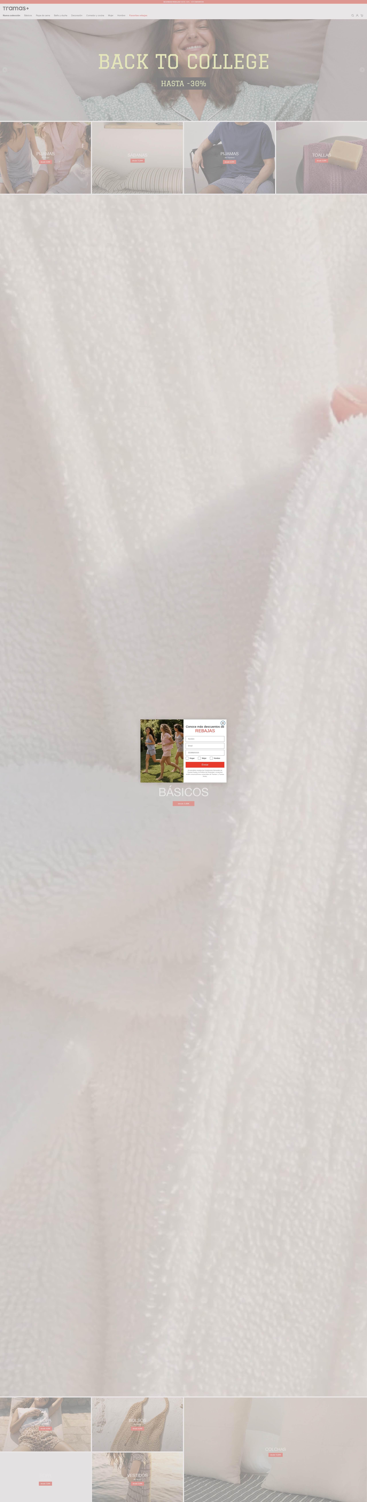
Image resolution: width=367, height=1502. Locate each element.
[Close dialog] (223, 723)
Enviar (205, 764)
